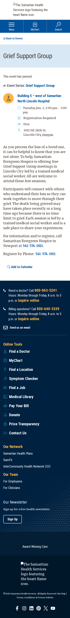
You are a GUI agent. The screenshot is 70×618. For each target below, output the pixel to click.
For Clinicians (11, 488)
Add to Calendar (21, 267)
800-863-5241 (46, 290)
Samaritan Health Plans (18, 453)
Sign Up (12, 519)
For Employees (12, 481)
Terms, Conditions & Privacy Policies (35, 597)
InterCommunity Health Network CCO (26, 466)
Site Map (61, 593)
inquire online (28, 300)
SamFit (7, 460)
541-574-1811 (33, 246)
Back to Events (14, 38)
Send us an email (20, 327)
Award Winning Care (35, 547)
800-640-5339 (48, 309)
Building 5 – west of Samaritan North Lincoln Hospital (39, 98)
